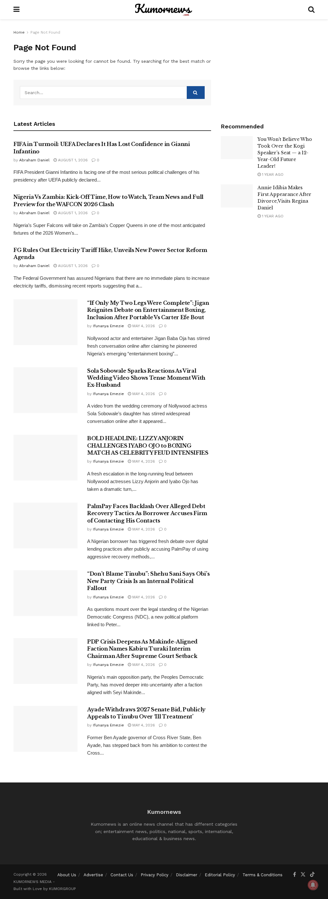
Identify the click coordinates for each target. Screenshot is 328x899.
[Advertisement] (268, 69)
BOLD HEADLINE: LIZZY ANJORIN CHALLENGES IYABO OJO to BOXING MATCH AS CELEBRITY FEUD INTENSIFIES (148, 445)
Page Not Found (45, 32)
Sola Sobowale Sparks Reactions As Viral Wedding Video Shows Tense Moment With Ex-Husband (146, 378)
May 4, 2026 (143, 326)
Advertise (93, 874)
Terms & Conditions (262, 874)
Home (19, 32)
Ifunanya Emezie (108, 326)
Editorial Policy (220, 874)
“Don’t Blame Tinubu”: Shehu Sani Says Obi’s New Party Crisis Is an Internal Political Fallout (148, 581)
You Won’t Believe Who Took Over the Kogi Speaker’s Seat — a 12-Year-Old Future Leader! (285, 152)
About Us (66, 874)
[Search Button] (311, 9)
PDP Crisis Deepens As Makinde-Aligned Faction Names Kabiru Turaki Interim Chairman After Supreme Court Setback (142, 648)
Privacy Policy (154, 874)
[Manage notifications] (313, 885)
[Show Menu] (16, 9)
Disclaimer (186, 874)
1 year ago (272, 174)
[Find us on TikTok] (312, 874)
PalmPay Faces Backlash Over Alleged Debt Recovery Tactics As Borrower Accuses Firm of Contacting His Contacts (147, 513)
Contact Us (122, 874)
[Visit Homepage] (164, 9)
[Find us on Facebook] (294, 874)
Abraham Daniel (34, 160)
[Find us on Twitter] (303, 874)
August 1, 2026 (72, 160)
